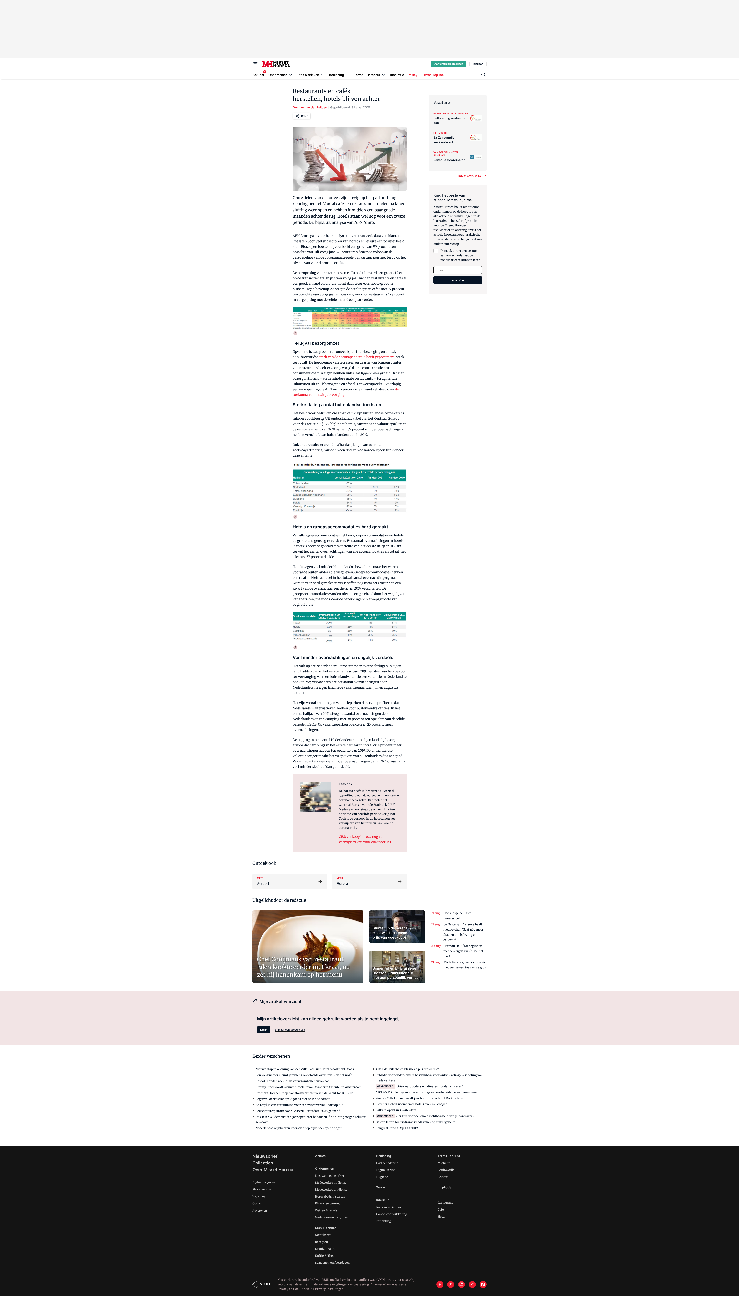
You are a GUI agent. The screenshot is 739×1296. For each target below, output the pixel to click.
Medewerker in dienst (330, 1182)
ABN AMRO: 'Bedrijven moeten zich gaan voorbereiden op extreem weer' (427, 1092)
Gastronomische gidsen (331, 1217)
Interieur (382, 1200)
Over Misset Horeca (272, 1169)
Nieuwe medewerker (329, 1176)
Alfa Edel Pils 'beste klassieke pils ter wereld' (407, 1069)
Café (441, 1209)
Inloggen (478, 63)
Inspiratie (444, 1187)
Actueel (320, 1156)
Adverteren (259, 1210)
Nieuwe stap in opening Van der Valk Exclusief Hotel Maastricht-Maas (305, 1069)
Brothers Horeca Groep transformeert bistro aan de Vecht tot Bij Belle (304, 1093)
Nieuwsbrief (265, 1156)
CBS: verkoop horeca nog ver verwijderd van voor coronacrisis (365, 839)
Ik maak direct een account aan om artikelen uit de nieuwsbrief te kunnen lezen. (460, 255)
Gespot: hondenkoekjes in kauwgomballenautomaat (292, 1081)
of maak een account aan (290, 1029)
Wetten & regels (326, 1210)
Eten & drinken (326, 1228)
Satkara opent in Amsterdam (396, 1110)
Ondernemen (324, 1168)
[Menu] (255, 64)
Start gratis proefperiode (448, 63)
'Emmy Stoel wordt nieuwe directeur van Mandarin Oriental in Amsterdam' (309, 1087)
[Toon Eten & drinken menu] (322, 74)
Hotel (441, 1216)
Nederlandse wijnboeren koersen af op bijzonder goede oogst (299, 1128)
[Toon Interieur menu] (383, 74)
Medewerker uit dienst (331, 1189)
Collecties (262, 1162)
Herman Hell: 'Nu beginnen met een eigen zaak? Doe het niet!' (463, 951)
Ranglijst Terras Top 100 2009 (397, 1128)
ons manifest (360, 1280)
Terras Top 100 (449, 1156)
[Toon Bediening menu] (347, 74)
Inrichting (383, 1221)
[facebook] (439, 1284)
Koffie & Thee (324, 1256)
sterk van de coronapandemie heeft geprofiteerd (357, 357)
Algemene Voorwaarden (387, 1284)
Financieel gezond (328, 1203)
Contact (257, 1203)
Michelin (444, 1163)
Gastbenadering (387, 1163)
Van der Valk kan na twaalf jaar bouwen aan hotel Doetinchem (419, 1098)
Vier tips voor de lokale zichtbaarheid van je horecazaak (435, 1116)
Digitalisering (385, 1170)
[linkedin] (461, 1284)
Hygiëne (382, 1177)
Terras (381, 1187)
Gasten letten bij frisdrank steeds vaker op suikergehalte (415, 1122)
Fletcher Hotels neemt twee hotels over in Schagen (411, 1104)
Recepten (321, 1242)
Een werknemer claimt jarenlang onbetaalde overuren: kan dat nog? (304, 1075)
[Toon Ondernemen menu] (290, 74)
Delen (304, 116)
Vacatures (258, 1196)
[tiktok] (483, 1284)
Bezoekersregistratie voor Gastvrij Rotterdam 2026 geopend (298, 1111)
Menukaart (323, 1235)
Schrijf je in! (458, 280)
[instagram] (472, 1284)
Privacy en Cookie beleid (295, 1289)
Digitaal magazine (263, 1182)
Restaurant (445, 1202)
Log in (263, 1029)
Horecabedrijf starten (330, 1196)
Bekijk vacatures (469, 175)
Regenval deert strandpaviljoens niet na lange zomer (293, 1099)
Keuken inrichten (388, 1207)
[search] (483, 75)
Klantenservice (261, 1189)
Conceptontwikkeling (391, 1214)
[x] (450, 1284)
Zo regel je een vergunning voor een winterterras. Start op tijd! (300, 1105)
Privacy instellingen (329, 1289)
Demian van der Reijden (310, 107)
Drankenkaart (325, 1249)
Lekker (443, 1177)
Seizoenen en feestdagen (332, 1262)
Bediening (383, 1156)
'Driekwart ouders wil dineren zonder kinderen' (429, 1086)
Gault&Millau (447, 1170)
